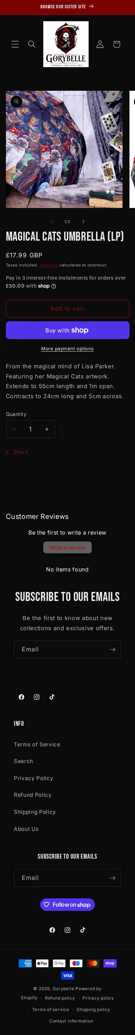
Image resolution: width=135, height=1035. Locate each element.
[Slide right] (83, 221)
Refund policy (60, 998)
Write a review (67, 547)
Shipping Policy (35, 812)
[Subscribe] (112, 650)
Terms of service (50, 1009)
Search (23, 761)
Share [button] (21, 452)
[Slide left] (51, 221)
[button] (15, 44)
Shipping (48, 265)
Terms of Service (37, 744)
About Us (26, 829)
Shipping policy (93, 1009)
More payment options (67, 348)
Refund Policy (33, 795)
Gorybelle (63, 988)
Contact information (71, 1021)
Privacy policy (98, 998)
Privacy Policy (33, 778)
